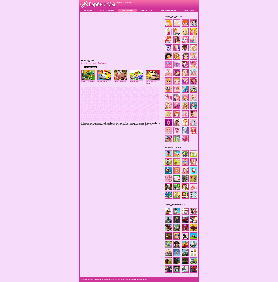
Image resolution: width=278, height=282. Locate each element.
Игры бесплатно (147, 10)
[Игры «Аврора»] (168, 25)
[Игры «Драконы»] (168, 230)
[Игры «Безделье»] (185, 25)
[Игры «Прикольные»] (168, 189)
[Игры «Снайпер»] (185, 255)
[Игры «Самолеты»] (177, 255)
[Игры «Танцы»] (185, 116)
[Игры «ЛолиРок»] (185, 75)
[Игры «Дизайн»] (177, 50)
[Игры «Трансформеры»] (168, 271)
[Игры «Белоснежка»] (193, 25)
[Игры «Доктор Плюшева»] (185, 50)
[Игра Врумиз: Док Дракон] (88, 79)
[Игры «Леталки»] (185, 230)
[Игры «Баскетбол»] (168, 214)
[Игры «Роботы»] (193, 247)
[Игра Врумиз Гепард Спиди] (152, 79)
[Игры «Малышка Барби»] (168, 83)
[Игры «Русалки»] (193, 108)
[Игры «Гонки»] (185, 222)
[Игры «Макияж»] (193, 75)
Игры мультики (127, 10)
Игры (83, 63)
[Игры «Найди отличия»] (185, 173)
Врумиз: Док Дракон (87, 81)
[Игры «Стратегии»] (168, 263)
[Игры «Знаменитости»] (185, 59)
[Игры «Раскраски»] (185, 189)
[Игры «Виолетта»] (177, 42)
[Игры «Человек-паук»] (193, 271)
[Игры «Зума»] (185, 156)
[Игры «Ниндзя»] (185, 238)
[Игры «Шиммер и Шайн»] (168, 141)
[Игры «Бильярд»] (185, 214)
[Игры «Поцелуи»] (177, 100)
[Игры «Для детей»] (177, 156)
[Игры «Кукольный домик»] (177, 67)
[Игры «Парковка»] (168, 247)
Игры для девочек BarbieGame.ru (92, 279)
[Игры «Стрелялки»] (177, 263)
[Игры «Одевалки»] (177, 92)
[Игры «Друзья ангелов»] (193, 50)
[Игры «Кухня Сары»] (185, 67)
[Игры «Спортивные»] (193, 255)
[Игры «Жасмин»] (168, 59)
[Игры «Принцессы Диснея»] (193, 100)
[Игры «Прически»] (168, 108)
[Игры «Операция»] (185, 92)
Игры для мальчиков (168, 10)
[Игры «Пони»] (168, 100)
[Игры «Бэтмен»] (168, 222)
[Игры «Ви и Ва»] (193, 34)
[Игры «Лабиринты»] (177, 164)
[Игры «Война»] (177, 222)
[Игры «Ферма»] (177, 198)
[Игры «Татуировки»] (193, 116)
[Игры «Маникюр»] (185, 83)
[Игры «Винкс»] (168, 42)
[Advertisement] (112, 35)
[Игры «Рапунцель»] (185, 108)
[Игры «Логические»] (185, 164)
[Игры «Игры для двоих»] (193, 156)
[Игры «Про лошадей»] (177, 108)
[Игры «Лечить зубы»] (168, 75)
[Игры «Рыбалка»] (168, 255)
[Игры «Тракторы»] (193, 263)
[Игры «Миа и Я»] (193, 83)
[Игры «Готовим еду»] (193, 42)
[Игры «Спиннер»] (193, 189)
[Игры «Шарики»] (185, 198)
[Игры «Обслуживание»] (168, 92)
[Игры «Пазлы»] (168, 181)
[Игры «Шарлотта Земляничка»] (193, 133)
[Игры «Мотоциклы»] (168, 238)
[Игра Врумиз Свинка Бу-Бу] (120, 79)
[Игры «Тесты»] (168, 125)
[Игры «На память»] (177, 173)
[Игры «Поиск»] (185, 181)
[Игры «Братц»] (185, 34)
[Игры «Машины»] (193, 230)
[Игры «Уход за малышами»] (168, 133)
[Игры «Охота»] (193, 238)
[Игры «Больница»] (177, 34)
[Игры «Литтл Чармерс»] (177, 75)
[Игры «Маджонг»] (193, 164)
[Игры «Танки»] (185, 263)
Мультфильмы (189, 10)
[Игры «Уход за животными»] (193, 125)
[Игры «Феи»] (177, 133)
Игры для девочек (107, 10)
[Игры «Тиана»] (177, 125)
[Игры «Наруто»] (177, 238)
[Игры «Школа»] (177, 141)
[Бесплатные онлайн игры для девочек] (93, 8)
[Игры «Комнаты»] (168, 67)
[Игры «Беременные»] (168, 34)
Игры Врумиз (102, 63)
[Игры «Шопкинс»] (185, 141)
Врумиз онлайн (102, 81)
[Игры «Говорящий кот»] (185, 42)
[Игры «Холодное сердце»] (185, 133)
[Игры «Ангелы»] (177, 25)
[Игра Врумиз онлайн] (104, 79)
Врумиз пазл (134, 81)
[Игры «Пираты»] (177, 247)
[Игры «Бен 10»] (177, 214)
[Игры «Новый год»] (193, 173)
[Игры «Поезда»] (185, 247)
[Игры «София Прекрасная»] (177, 116)
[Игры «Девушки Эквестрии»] (168, 50)
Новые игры (88, 10)
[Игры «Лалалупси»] (193, 67)
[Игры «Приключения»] (193, 181)
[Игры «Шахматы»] (193, 198)
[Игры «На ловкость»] (168, 173)
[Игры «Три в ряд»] (168, 198)
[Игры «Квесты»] (168, 164)
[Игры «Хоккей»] (185, 271)
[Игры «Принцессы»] (185, 100)
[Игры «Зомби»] (177, 230)
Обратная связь (142, 279)
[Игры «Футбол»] (177, 271)
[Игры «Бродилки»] (168, 156)
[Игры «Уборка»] (185, 125)
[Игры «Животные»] (177, 59)
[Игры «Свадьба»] (168, 116)
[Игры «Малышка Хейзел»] (177, 83)
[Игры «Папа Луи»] (193, 92)
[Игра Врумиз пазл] (136, 79)
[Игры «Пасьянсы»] (177, 181)
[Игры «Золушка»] (193, 59)
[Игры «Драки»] (193, 222)
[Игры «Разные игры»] (177, 189)
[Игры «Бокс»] (193, 214)
